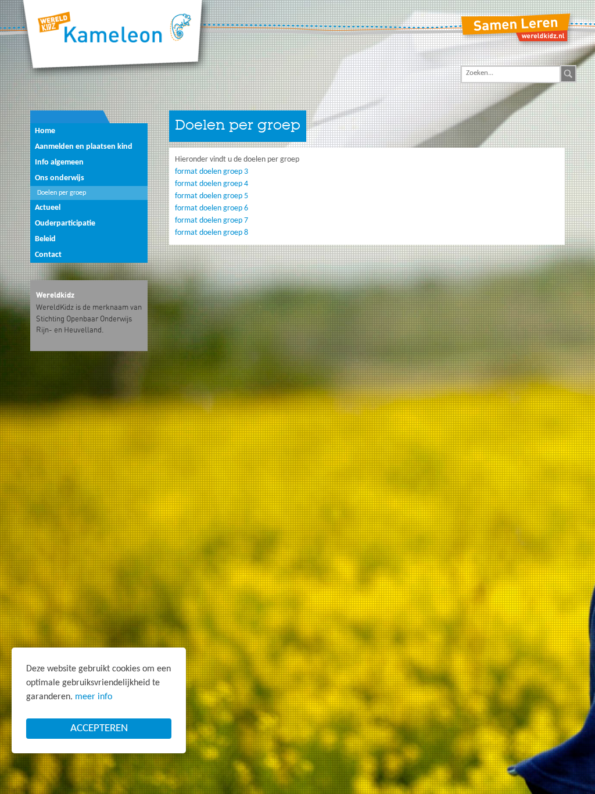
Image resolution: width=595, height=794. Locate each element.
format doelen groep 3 (211, 171)
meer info (93, 697)
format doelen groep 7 (211, 220)
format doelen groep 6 (211, 208)
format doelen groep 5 (211, 196)
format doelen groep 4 (211, 184)
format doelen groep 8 (211, 232)
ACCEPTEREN (99, 728)
